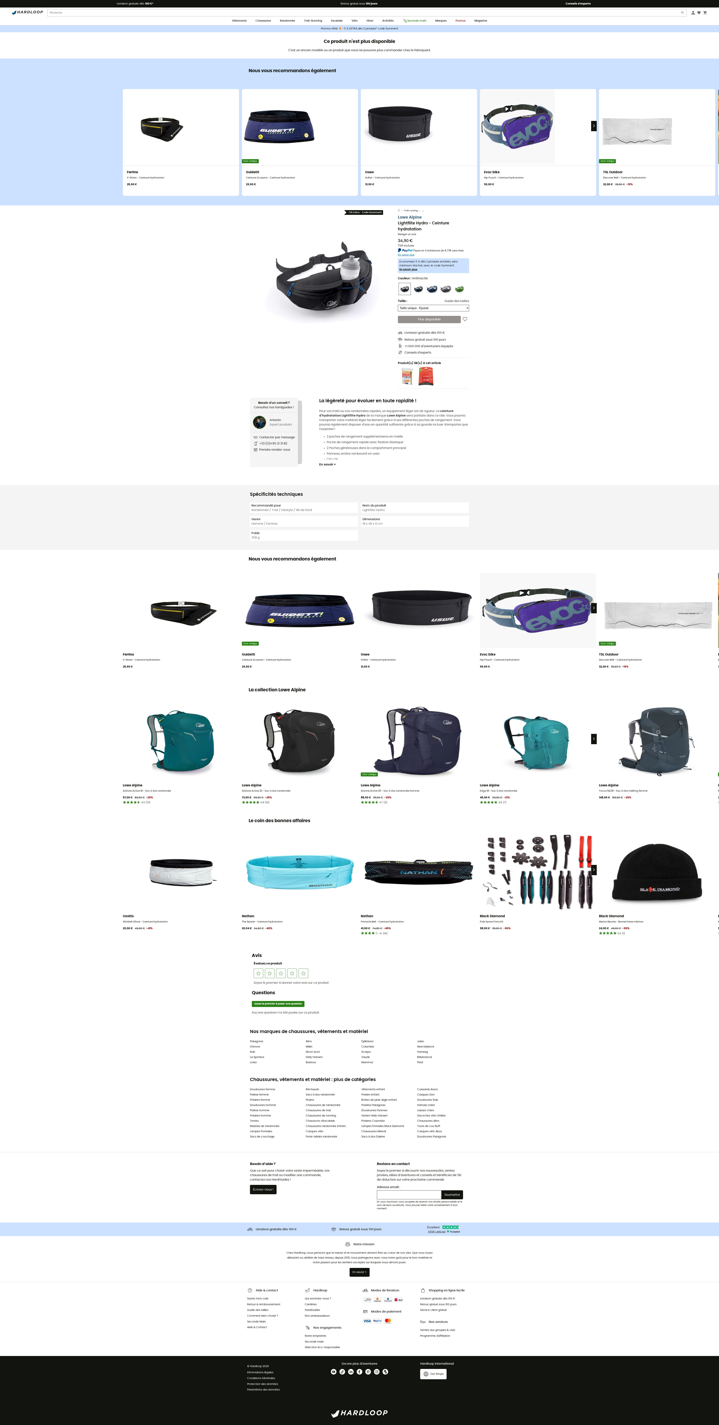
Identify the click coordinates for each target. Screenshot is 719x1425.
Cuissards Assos (427, 1089)
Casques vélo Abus (429, 1131)
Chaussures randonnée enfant (326, 1126)
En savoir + (327, 464)
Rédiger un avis (407, 234)
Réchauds (312, 1089)
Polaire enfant (370, 1094)
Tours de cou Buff (428, 1126)
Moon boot (313, 1052)
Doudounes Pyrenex (374, 1110)
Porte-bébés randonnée (321, 1136)
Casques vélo (314, 1131)
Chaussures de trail (318, 1110)
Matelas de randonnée (264, 1126)
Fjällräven (367, 1041)
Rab (252, 1052)
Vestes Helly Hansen (374, 1115)
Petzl (420, 1062)
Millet (309, 1046)
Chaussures (263, 20)
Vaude (365, 1057)
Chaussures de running (321, 1115)
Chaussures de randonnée (323, 1105)
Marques (441, 20)
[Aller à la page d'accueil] (401, 210)
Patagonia (256, 1041)
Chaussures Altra (428, 1121)
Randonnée (287, 20)
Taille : (402, 301)
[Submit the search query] (683, 13)
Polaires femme (260, 1100)
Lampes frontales (261, 1131)
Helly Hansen (314, 1057)
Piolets (310, 1100)
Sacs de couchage (262, 1136)
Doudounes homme (263, 1105)
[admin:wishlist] (465, 319)
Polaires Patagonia (373, 1105)
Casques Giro (426, 1094)
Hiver (370, 20)
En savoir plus (408, 269)
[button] (323, 277)
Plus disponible (429, 319)
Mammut (367, 1062)
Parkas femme (259, 1094)
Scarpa (366, 1052)
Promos (460, 20)
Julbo (420, 1041)
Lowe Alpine (410, 217)
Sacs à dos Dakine (373, 1136)
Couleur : (413, 278)
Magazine (480, 20)
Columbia (367, 1046)
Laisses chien (425, 1110)
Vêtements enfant (373, 1089)
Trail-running (411, 211)
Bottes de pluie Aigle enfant (379, 1100)
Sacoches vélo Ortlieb (431, 1115)
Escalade (337, 20)
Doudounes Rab (427, 1100)
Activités (388, 20)
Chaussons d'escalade (320, 1121)
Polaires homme (260, 1115)
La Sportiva (257, 1057)
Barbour (311, 1062)
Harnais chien (426, 1105)
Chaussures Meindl (373, 1131)
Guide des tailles (457, 301)
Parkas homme (259, 1110)
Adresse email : (388, 1187)
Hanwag (422, 1052)
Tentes (254, 1121)
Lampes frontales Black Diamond (382, 1126)
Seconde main (416, 20)
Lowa (253, 1062)
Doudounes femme (262, 1089)
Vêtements (239, 20)
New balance (425, 1046)
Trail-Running (313, 20)
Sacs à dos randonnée (320, 1094)
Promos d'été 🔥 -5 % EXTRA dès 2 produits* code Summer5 (359, 28)
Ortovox (255, 1046)
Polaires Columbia (373, 1121)
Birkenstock (424, 1057)
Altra (309, 1041)
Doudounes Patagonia (431, 1136)
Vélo (355, 20)
